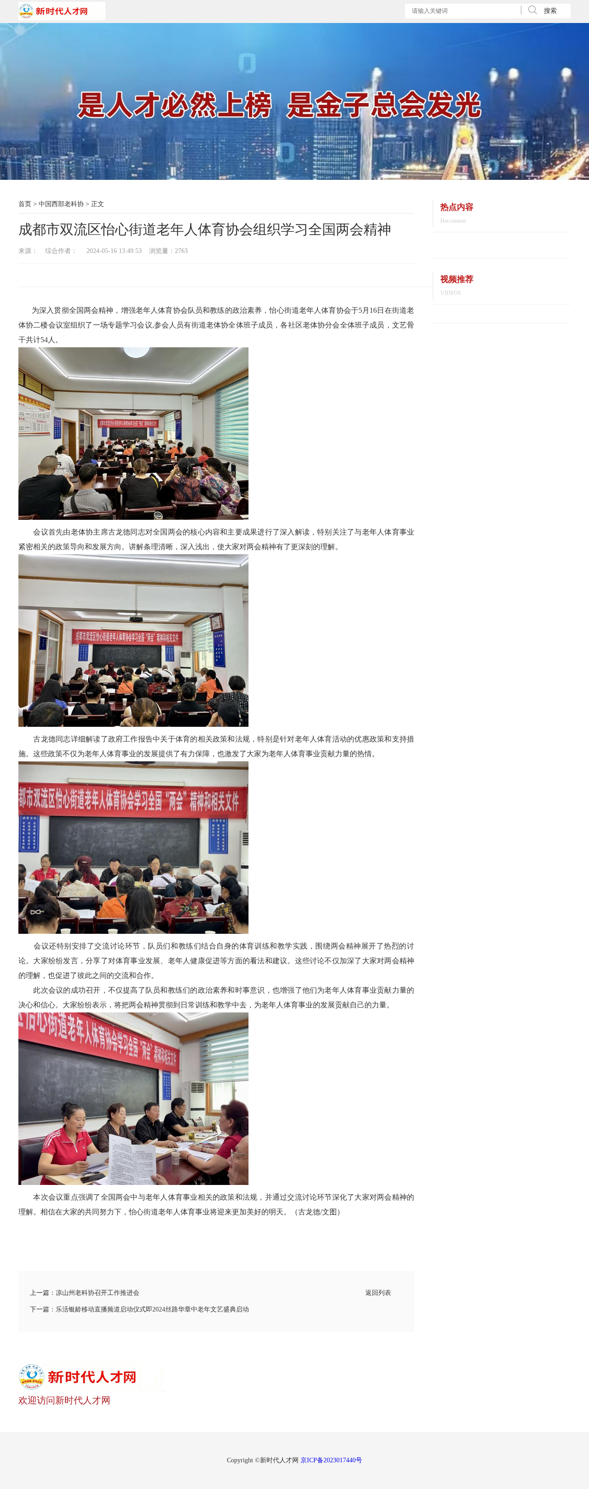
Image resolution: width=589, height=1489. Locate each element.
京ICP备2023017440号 (331, 1460)
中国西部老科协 (61, 204)
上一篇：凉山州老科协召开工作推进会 (84, 1292)
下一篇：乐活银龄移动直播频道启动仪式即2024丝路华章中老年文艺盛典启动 (139, 1309)
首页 (24, 204)
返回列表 (378, 1292)
